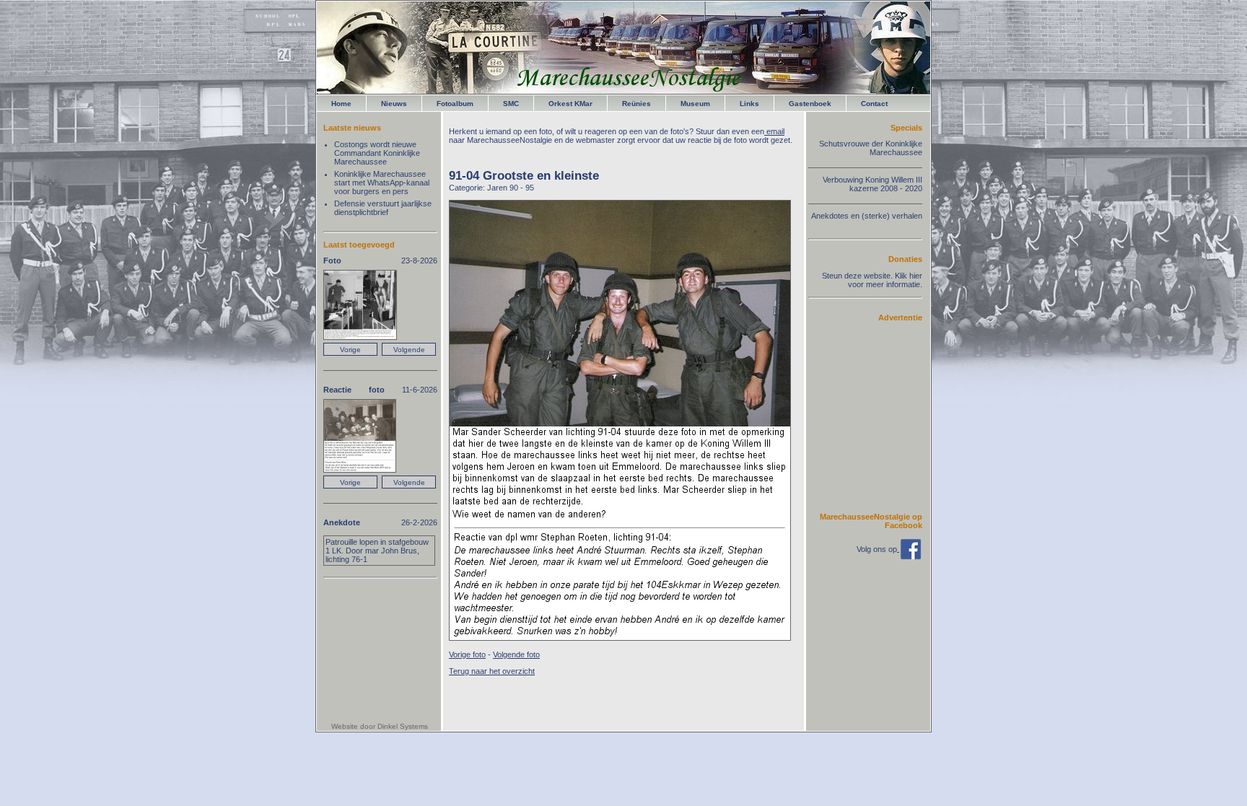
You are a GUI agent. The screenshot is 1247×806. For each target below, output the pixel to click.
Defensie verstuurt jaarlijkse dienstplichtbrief (383, 207)
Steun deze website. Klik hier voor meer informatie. (872, 280)
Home (341, 104)
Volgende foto (516, 654)
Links (749, 104)
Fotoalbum (455, 104)
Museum (695, 104)
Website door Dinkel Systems (379, 726)
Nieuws (394, 104)
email (774, 131)
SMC (511, 104)
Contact (874, 104)
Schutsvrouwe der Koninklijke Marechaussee (870, 148)
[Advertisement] (879, 416)
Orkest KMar (570, 104)
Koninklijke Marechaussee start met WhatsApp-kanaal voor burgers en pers (381, 183)
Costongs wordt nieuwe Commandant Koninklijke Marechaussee (377, 153)
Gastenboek (810, 104)
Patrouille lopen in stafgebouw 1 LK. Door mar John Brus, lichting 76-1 (377, 551)
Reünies (636, 104)
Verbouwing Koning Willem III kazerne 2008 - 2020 (872, 184)
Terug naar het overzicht (492, 671)
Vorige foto (467, 654)
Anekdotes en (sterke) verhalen (866, 215)
